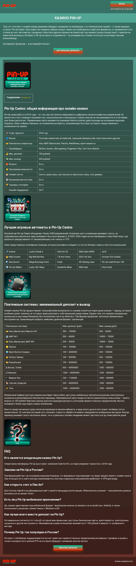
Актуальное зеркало (68, 51)
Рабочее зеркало (68, 548)
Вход (121, 4)
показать (25, 98)
